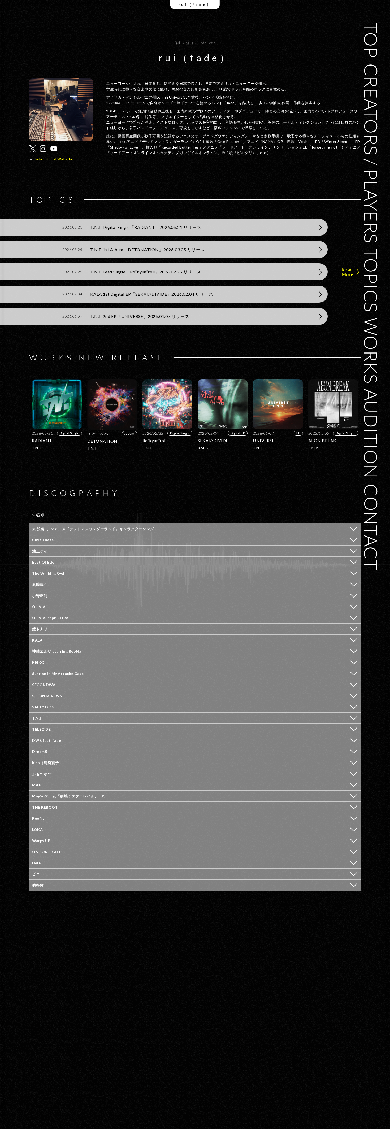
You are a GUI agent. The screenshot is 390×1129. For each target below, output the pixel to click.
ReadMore (347, 272)
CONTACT (371, 527)
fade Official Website (53, 159)
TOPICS (371, 280)
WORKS (371, 350)
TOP (371, 40)
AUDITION (371, 433)
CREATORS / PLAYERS (371, 153)
